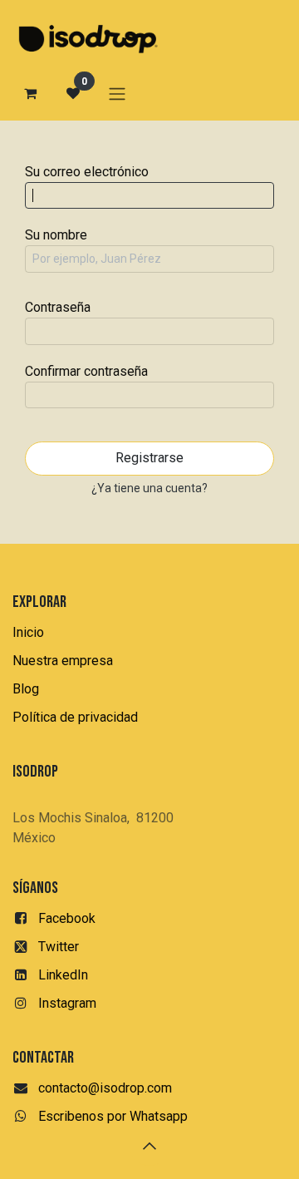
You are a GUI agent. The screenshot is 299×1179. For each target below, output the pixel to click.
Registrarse (149, 458)
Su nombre (56, 235)
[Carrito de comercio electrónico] (29, 93)
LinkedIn (63, 975)
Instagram (67, 1003)
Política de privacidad (75, 717)
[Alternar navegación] (117, 93)
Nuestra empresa (62, 660)
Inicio (28, 632)
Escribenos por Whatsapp (113, 1116)
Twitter (58, 947)
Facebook (67, 918)
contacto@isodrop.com (105, 1088)
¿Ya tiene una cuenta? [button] (149, 488)
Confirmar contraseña (86, 371)
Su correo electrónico (87, 172)
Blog (25, 689)
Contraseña (58, 307)
